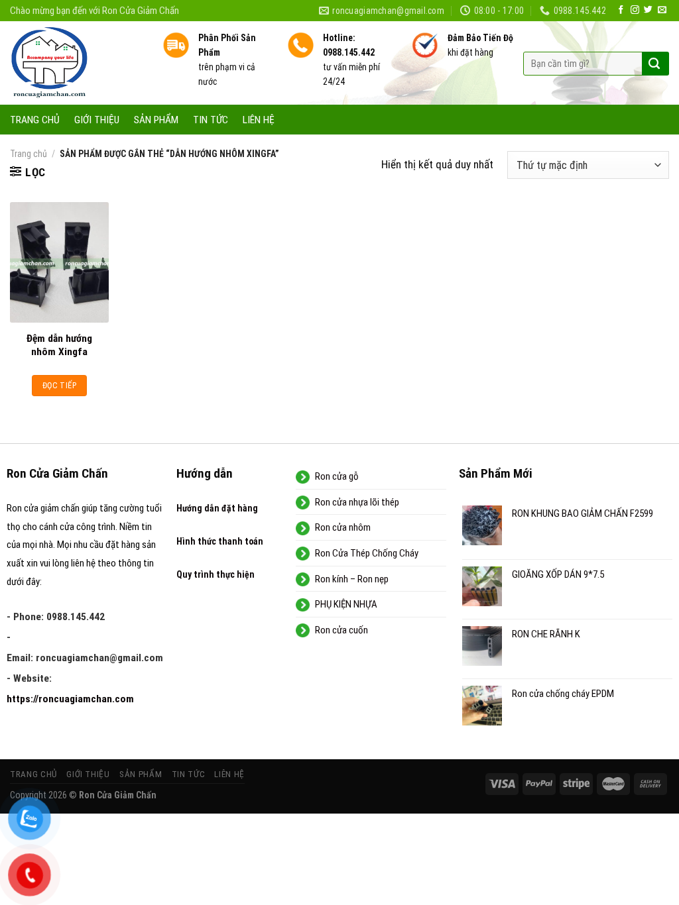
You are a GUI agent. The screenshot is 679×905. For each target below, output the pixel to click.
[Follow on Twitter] (648, 10)
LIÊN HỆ (259, 120)
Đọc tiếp (59, 385)
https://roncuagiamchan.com (70, 699)
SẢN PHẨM (156, 120)
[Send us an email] (662, 10)
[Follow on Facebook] (621, 10)
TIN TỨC (210, 120)
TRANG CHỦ (35, 120)
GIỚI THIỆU (96, 120)
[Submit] (654, 64)
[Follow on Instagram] (635, 10)
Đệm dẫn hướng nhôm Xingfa (59, 345)
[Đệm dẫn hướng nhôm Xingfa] (59, 262)
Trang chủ (28, 153)
